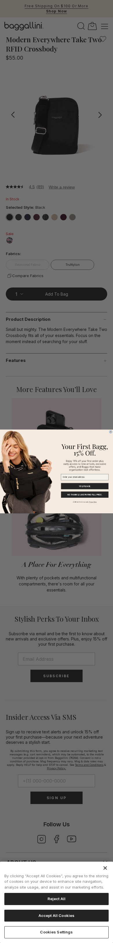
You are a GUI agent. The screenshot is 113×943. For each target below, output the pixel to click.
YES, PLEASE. (84, 486)
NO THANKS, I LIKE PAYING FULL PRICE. (85, 495)
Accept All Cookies (56, 915)
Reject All (56, 898)
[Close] (105, 868)
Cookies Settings (56, 932)
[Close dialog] (110, 432)
